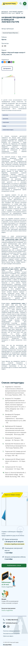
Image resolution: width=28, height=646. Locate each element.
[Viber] (11, 62)
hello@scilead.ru (11, 623)
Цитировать (7, 68)
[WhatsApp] (13, 62)
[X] (9, 62)
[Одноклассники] (5, 62)
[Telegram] (7, 62)
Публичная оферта (8, 636)
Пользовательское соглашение (11, 633)
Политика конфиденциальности (11, 631)
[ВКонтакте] (2, 62)
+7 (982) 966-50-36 (12, 620)
